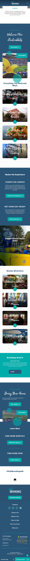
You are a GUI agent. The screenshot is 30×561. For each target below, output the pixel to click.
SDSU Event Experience (14, 195)
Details (13, 371)
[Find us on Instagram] (13, 509)
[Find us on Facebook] (9, 509)
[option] (15, 246)
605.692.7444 (6, 545)
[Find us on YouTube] (20, 509)
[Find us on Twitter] (17, 509)
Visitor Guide (14, 460)
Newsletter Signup (14, 442)
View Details (14, 47)
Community (6, 229)
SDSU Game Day (14, 219)
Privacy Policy (20, 553)
